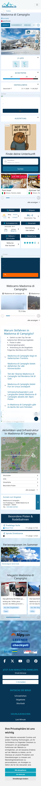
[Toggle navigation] (37, 4)
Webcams (27, 25)
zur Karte (6, 18)
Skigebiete (20, 699)
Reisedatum (10, 160)
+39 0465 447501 (12, 507)
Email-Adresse (20, 673)
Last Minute (20, 719)
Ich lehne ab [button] (20, 774)
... (1, 11)
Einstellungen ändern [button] (20, 779)
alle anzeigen (33, 202)
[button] (38, 198)
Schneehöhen (20, 696)
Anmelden (22, 682)
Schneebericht (16, 25)
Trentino (8, 11)
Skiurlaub (20, 703)
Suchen (20, 169)
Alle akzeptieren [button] (20, 770)
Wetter (35, 25)
